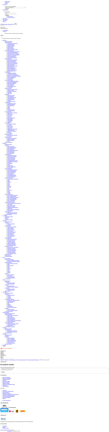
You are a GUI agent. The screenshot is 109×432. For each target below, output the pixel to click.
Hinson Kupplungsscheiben (12, 63)
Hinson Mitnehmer (10, 66)
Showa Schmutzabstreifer (11, 199)
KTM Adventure (8, 238)
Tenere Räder (9, 237)
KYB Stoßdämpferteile (11, 174)
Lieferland (7, 7)
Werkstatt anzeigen (10, 309)
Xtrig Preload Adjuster (11, 101)
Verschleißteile (7, 102)
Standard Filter (10, 125)
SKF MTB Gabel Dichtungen (12, 286)
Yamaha (8, 193)
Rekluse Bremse (10, 47)
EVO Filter (9, 124)
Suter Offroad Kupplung (9, 50)
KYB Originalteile (8, 168)
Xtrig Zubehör (9, 79)
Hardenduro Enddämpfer (11, 83)
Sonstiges (4, 333)
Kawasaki (9, 187)
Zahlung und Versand (6, 393)
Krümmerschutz (10, 114)
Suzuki (8, 191)
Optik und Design (8, 111)
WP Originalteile (8, 154)
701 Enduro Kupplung (11, 252)
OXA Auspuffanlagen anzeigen (13, 81)
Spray (8, 303)
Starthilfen (9, 100)
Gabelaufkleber (10, 119)
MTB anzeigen (7, 280)
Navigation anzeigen (11, 223)
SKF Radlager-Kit (10, 105)
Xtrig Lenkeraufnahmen (11, 77)
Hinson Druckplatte (10, 64)
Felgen (8, 141)
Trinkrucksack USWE (11, 324)
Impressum (5, 390)
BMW (8, 264)
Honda (8, 185)
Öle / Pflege (5, 292)
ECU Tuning (9, 136)
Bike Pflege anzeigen (11, 282)
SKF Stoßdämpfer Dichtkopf (12, 150)
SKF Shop (5, 380)
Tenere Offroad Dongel (11, 231)
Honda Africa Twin (8, 254)
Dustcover (9, 132)
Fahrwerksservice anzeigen (12, 212)
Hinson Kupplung (8, 58)
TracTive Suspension (8, 177)
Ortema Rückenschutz (11, 318)
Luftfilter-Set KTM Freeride (12, 129)
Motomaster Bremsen (11, 104)
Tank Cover (9, 115)
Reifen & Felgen (8, 137)
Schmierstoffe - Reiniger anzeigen (13, 300)
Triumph (8, 192)
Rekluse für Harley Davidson (12, 49)
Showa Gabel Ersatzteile (11, 196)
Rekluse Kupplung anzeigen (12, 43)
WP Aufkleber (9, 163)
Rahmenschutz (10, 118)
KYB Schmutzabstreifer (11, 171)
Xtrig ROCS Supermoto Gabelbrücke (14, 76)
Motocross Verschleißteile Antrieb (9, 384)
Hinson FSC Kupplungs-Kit (12, 62)
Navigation (7, 222)
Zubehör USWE (10, 325)
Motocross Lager (6, 386)
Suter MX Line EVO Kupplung (13, 53)
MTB (4, 279)
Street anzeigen (7, 258)
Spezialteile (7, 94)
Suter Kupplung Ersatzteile (12, 57)
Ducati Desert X (8, 255)
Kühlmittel (9, 305)
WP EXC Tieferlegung (11, 166)
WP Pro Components (11, 157)
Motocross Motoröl (6, 383)
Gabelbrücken (7, 71)
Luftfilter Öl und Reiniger (11, 131)
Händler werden (6, 428)
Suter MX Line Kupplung (12, 55)
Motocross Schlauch (11, 139)
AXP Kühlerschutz (10, 98)
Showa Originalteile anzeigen (12, 195)
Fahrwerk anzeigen (8, 144)
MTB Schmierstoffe (10, 283)
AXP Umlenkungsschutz (11, 97)
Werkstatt (6, 308)
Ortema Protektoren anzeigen (12, 315)
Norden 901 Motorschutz (11, 250)
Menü (2, 35)
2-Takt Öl (9, 297)
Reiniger (8, 304)
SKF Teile (7, 145)
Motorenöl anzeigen (10, 295)
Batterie (8, 108)
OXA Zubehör (10, 87)
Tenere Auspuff (10, 230)
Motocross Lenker (8, 88)
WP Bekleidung (10, 165)
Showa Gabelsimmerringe (12, 198)
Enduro (6, 218)
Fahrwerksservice (8, 211)
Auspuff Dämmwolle (11, 110)
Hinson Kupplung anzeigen (12, 59)
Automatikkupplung (10, 44)
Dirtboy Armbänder (10, 338)
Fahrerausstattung (6, 312)
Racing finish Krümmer (11, 86)
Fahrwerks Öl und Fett (11, 205)
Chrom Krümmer (10, 85)
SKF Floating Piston (11, 151)
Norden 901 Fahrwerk (11, 248)
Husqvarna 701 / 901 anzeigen (12, 247)
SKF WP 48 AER (10, 153)
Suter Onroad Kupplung (9, 259)
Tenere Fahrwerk (10, 227)
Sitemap (4, 398)
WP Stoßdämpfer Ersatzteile (12, 161)
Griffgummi (9, 92)
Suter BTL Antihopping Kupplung (13, 261)
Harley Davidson (10, 265)
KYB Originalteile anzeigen (12, 169)
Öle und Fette (9, 275)
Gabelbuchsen (9, 208)
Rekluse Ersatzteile (10, 48)
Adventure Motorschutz (11, 243)
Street (4, 257)
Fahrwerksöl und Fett (11, 301)
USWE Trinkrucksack (9, 322)
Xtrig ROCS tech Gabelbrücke (12, 75)
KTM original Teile (10, 109)
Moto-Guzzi (9, 190)
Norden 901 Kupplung (11, 249)
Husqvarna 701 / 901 (9, 246)
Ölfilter (8, 107)
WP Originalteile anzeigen (12, 155)
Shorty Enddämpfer (10, 84)
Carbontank (9, 121)
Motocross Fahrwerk (6, 379)
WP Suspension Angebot (11, 156)
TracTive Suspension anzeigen (12, 178)
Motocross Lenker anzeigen (12, 89)
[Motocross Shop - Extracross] (7, 24)
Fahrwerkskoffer (10, 210)
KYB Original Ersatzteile (11, 175)
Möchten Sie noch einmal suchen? (7, 368)
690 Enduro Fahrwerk (11, 240)
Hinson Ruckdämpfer (11, 68)
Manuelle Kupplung (10, 45)
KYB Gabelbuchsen (11, 172)
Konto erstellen (10, 16)
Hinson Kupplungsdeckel (11, 60)
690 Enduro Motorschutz (11, 245)
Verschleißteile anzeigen (11, 103)
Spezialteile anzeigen (11, 95)
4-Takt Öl (9, 296)
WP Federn (9, 162)
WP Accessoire (10, 167)
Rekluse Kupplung (8, 42)
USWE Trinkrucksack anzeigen (13, 323)
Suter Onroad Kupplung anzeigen (13, 260)
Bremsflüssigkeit (10, 302)
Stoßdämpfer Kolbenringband (12, 207)
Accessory (7, 336)
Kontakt (4, 427)
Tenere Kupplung (10, 228)
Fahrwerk (4, 143)
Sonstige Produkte (10, 46)
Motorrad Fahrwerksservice (12, 213)
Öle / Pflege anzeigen (9, 293)
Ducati (8, 183)
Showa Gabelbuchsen (11, 200)
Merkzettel (5, 18)
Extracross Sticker (10, 341)
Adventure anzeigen (8, 221)
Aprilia (8, 179)
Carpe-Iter (9, 224)
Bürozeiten (5, 426)
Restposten (7, 335)
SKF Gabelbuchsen (10, 152)
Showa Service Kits (10, 201)
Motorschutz (9, 113)
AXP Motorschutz (10, 96)
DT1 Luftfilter (7, 122)
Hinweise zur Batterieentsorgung (8, 395)
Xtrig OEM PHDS (10, 78)
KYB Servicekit (10, 173)
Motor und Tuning (8, 134)
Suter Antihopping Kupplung (12, 52)
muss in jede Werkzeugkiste (12, 310)
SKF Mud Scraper (10, 149)
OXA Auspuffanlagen (9, 80)
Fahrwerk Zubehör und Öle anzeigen (14, 203)
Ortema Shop (5, 385)
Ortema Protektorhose (11, 321)
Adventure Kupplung (11, 242)
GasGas (8, 184)
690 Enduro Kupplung (11, 244)
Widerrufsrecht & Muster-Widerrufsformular (11, 394)
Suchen (3, 372)
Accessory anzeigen (10, 337)
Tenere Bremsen (10, 233)
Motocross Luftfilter (6, 381)
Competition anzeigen (9, 216)
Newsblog (7, 2)
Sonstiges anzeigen (8, 334)
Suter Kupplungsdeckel (11, 56)
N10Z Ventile (9, 204)
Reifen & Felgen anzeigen (12, 138)
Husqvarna (9, 186)
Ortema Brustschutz (10, 317)
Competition (5, 215)
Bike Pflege (7, 281)
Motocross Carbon (6, 382)
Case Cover (9, 116)
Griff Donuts (9, 93)
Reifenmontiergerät (10, 140)
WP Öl (8, 164)
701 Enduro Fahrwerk (11, 251)
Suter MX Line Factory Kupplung (13, 54)
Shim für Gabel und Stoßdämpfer (13, 209)
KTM (8, 189)
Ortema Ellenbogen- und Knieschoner (14, 320)
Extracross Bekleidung (11, 339)
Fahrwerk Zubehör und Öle (10, 202)
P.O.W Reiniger (10, 306)
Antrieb (8, 106)
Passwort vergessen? (11, 17)
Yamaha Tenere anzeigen (11, 226)
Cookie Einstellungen (6, 400)
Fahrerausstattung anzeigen (10, 313)
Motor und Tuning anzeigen (12, 135)
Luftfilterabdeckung (10, 130)
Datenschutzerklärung (7, 397)
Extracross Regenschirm (11, 340)
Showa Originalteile (8, 194)
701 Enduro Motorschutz (11, 253)
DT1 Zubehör (9, 133)
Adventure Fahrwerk (11, 241)
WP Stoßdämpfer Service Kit (12, 160)
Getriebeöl (9, 298)
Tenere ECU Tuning (11, 229)
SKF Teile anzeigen (10, 146)
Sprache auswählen (8, 6)
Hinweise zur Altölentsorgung (8, 391)
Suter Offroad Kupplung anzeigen (13, 51)
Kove (8, 188)
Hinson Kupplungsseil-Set (12, 69)
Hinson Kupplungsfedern (11, 67)
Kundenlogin (5, 9)
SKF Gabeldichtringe (11, 148)
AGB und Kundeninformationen (8, 396)
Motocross (4, 40)
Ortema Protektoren (8, 314)
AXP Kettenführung (11, 99)
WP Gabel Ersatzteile (11, 159)
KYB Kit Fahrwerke (11, 176)
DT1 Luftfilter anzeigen (11, 123)
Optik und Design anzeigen (12, 112)
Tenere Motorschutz (10, 232)
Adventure (5, 220)
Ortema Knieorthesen (11, 319)
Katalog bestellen (6, 392)
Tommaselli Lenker (10, 90)
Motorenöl (7, 294)
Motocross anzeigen (8, 41)
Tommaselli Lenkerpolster (12, 91)
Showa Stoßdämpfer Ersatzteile (13, 197)
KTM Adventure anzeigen (12, 239)
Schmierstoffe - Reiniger (9, 299)
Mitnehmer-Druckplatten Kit (12, 65)
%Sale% (4, 345)
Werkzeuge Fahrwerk (11, 206)
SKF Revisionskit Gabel (11, 147)
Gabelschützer (9, 120)
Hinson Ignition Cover (11, 70)
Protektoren (7, 287)
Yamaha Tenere (8, 225)
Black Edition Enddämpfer (12, 82)
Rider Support (7, 1)
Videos (6, 3)
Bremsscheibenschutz (11, 117)
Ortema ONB (9, 316)
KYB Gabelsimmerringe (11, 170)
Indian (8, 267)
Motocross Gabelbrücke (7, 378)
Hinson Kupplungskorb (11, 61)
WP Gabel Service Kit (11, 158)
